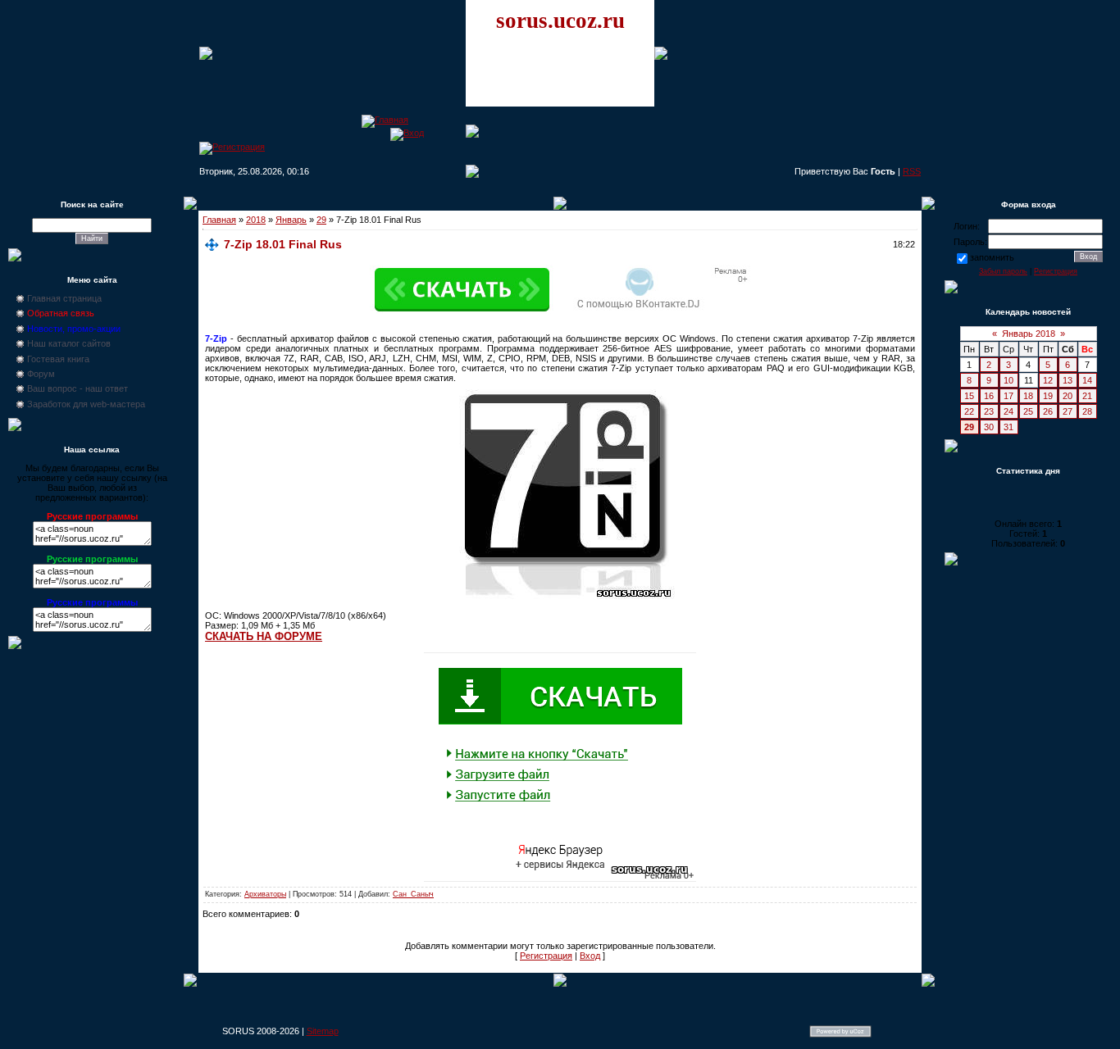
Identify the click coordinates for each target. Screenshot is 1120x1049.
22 (969, 411)
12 (1048, 380)
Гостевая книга (58, 359)
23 (989, 411)
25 (1028, 411)
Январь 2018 (1028, 333)
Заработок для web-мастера (86, 404)
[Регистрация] (232, 147)
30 (989, 427)
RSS (912, 171)
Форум (41, 374)
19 (1048, 396)
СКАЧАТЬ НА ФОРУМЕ (263, 636)
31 (1008, 427)
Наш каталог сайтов (69, 343)
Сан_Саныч (413, 894)
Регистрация (546, 955)
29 (321, 220)
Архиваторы (265, 894)
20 (1067, 396)
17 (1008, 396)
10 (1008, 380)
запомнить (992, 257)
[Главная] (385, 120)
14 (1087, 380)
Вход (590, 955)
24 (1008, 411)
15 (969, 396)
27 (1067, 411)
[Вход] (407, 133)
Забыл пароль (1003, 271)
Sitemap (323, 1031)
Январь (291, 220)
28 (1087, 411)
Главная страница (64, 298)
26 (1048, 411)
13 (1067, 380)
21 (1087, 396)
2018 (256, 220)
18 (1028, 396)
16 (989, 396)
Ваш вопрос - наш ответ (77, 388)
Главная (219, 220)
